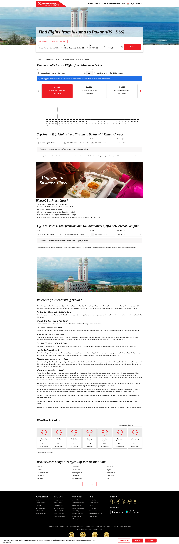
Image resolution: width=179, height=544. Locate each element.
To (65, 46)
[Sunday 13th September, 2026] (95, 119)
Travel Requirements (95, 511)
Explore (90, 4)
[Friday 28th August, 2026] (47, 119)
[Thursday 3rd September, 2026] (65, 119)
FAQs (91, 505)
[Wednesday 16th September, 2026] (104, 119)
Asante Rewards (114, 4)
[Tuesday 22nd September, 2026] (122, 119)
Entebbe (39, 470)
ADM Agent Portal (59, 511)
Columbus (75, 476)
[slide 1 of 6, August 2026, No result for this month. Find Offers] (57, 91)
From (40, 46)
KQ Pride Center (40, 508)
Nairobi (39, 467)
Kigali (109, 470)
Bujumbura (40, 476)
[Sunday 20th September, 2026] (116, 119)
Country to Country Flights (76, 526)
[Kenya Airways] (112, 501)
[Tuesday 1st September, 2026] (59, 119)
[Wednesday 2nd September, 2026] (62, 119)
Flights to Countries (53, 526)
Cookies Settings (124, 540)
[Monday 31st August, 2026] (56, 119)
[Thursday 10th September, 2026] (86, 119)
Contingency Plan (76, 516)
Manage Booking (58, 500)
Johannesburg (77, 479)
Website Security (76, 505)
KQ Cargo (38, 505)
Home (39, 59)
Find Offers (57, 94)
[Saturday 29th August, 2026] (50, 119)
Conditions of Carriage (78, 502)
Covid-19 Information (96, 513)
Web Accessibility (76, 519)
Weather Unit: (123, 425)
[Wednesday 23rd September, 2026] (125, 119)
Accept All (151, 540)
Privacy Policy (75, 500)
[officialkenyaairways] (124, 501)
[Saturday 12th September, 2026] (92, 119)
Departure (93, 46)
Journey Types (121, 139)
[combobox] (49, 48)
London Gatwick (42, 473)
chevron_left (38, 91)
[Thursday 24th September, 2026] (128, 119)
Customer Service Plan (78, 513)
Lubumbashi (76, 470)
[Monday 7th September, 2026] (77, 119)
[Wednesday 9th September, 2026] (83, 119)
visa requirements (95, 324)
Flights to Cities (64, 526)
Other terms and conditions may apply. (126, 156)
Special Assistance (59, 513)
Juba (108, 479)
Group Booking (58, 502)
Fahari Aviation (40, 511)
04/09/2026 (94, 48)
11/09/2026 (111, 48)
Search (132, 47)
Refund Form (93, 516)
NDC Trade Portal (58, 508)
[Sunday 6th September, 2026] (74, 119)
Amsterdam (111, 473)
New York (40, 479)
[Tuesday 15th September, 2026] (101, 119)
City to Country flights (125, 526)
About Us (105, 4)
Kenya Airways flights (52, 59)
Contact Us (93, 500)
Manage (97, 4)
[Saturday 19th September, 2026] (113, 119)
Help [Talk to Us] (94, 502)
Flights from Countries (112, 526)
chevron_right (140, 91)
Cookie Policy (75, 511)
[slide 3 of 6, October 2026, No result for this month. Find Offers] (121, 91)
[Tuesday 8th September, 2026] (80, 119)
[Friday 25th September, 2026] (132, 119)
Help (123, 4)
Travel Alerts (93, 508)
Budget (92, 139)
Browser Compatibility (78, 508)
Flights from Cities (100, 526)
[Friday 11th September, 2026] (89, 119)
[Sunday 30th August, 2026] (53, 119)
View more (89, 484)
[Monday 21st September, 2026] (119, 119)
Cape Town (110, 476)
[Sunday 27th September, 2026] (138, 119)
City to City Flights (89, 526)
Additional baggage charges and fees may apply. (105, 156)
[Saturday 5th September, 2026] (71, 119)
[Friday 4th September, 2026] (68, 119)
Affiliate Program (58, 505)
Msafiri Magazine (41, 513)
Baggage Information (60, 516)
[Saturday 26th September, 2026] (135, 119)
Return (109, 46)
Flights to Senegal (68, 59)
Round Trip (42, 41)
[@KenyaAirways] (118, 501)
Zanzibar (110, 467)
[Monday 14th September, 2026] (98, 119)
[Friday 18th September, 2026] (110, 119)
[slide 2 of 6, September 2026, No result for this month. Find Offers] (89, 91)
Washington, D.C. (78, 473)
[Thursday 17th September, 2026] (107, 119)
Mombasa (75, 467)
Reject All (137, 540)
